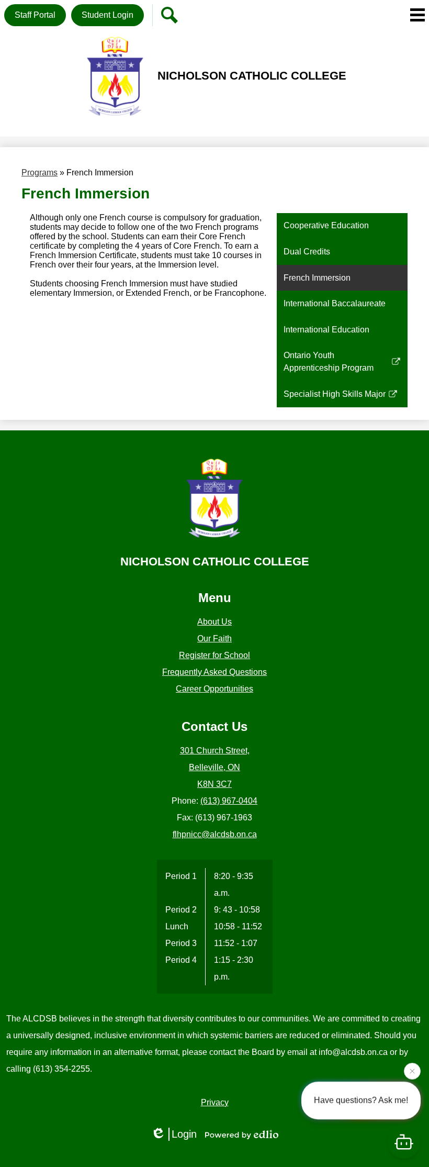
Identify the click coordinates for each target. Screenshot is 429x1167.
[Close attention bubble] (412, 1069)
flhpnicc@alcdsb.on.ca (215, 834)
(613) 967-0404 (228, 800)
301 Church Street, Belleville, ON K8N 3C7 (215, 767)
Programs (39, 172)
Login (184, 1134)
